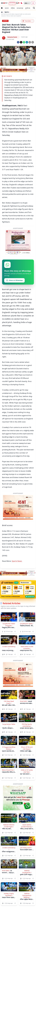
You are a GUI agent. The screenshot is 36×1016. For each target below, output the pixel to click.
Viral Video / (6, 885)
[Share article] (15, 646)
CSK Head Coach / (26, 862)
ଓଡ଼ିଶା (13, 8)
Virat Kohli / (24, 716)
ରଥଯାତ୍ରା (20, 8)
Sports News (17, 575)
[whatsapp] (24, 42)
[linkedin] (27, 42)
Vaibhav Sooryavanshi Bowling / (26, 910)
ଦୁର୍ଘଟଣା (27, 8)
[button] (6, 604)
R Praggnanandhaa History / (8, 762)
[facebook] (18, 42)
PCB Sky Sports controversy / (27, 739)
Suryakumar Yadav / (26, 638)
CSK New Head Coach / (9, 716)
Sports (7, 12)
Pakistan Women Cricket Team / (8, 840)
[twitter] (21, 42)
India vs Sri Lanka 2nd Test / (27, 785)
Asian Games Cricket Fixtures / (26, 840)
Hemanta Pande (12, 37)
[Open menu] (1, 3)
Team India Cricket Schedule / (27, 662)
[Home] (2, 12)
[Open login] (33, 3)
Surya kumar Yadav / (8, 739)
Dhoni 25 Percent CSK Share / (27, 762)
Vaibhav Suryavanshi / (26, 886)
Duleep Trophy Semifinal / (9, 909)
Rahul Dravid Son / (8, 784)
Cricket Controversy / (8, 662)
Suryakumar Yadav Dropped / (9, 639)
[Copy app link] (32, 42)
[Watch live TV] (18, 3)
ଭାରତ (7, 8)
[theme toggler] (21, 3)
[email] (29, 42)
